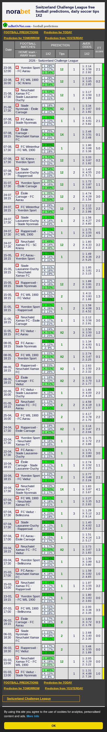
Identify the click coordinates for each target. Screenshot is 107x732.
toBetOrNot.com (32, 26)
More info (33, 716)
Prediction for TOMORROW (22, 37)
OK (54, 726)
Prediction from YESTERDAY (64, 37)
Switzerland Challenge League (29, 698)
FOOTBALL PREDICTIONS (21, 32)
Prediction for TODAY (58, 32)
